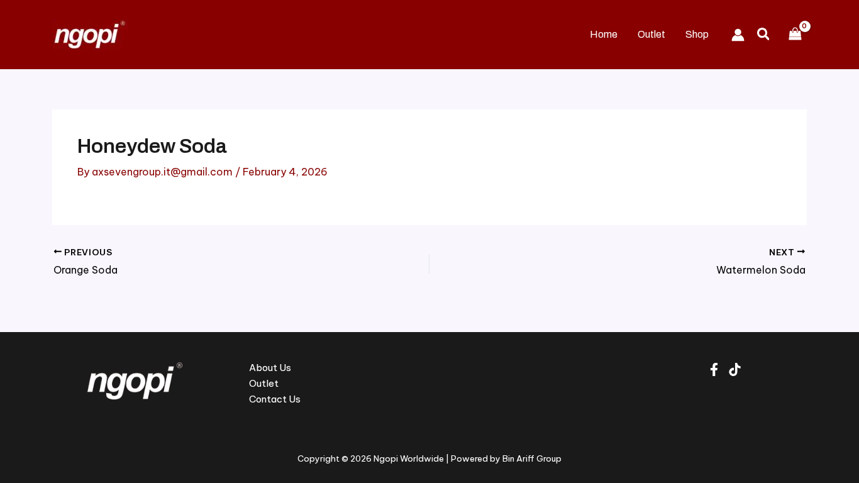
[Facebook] (714, 369)
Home (604, 34)
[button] (764, 35)
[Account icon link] (738, 35)
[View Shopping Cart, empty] (795, 34)
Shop (697, 34)
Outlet (651, 34)
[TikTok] (734, 369)
